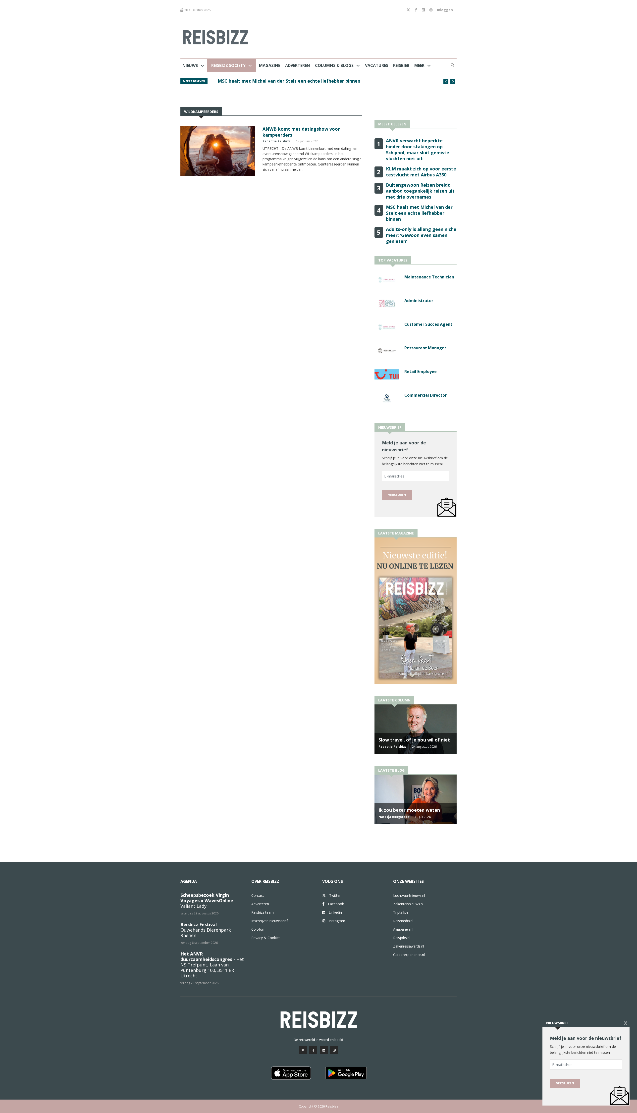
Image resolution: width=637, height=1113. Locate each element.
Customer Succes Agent (428, 324)
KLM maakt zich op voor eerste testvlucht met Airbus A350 (421, 172)
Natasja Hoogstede (393, 817)
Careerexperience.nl (409, 954)
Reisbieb (401, 65)
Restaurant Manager (425, 348)
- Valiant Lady (208, 900)
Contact (257, 895)
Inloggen (445, 9)
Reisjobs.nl (401, 937)
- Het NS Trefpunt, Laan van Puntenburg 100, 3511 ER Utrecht (212, 965)
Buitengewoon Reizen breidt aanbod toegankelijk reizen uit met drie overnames (420, 191)
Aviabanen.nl (403, 929)
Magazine (269, 65)
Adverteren (297, 65)
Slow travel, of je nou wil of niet (414, 740)
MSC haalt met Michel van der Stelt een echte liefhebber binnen (419, 213)
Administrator (418, 300)
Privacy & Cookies (265, 937)
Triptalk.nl (401, 912)
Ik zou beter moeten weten (409, 810)
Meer (419, 65)
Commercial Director (425, 395)
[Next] (452, 81)
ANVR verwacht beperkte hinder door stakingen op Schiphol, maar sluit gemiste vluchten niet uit (322, 83)
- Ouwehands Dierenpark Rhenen (205, 929)
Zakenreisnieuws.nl (408, 903)
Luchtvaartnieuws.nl (409, 895)
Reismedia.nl (403, 920)
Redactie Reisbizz (277, 141)
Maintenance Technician (429, 277)
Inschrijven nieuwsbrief (269, 920)
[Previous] (445, 81)
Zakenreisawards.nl (408, 946)
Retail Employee (420, 371)
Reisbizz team (262, 912)
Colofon (257, 929)
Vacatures (376, 65)
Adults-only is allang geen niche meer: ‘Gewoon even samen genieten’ (421, 235)
